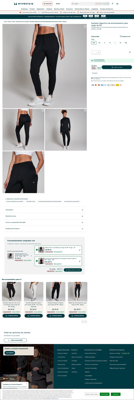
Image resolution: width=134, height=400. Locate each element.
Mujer (13, 21)
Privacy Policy (46, 398)
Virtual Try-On (126, 36)
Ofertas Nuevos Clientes (82, 9)
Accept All (115, 394)
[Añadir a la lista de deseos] (130, 52)
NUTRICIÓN (47, 3)
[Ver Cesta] (117, 3)
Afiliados (87, 372)
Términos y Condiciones (91, 364)
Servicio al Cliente (62, 353)
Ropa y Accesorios (77, 357)
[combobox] (90, 4)
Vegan (73, 368)
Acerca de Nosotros (90, 353)
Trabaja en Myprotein (90, 379)
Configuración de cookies (11, 375)
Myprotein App (114, 360)
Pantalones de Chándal (22, 21)
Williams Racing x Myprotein (117, 368)
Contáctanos (61, 357)
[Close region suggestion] (26, 384)
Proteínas (74, 360)
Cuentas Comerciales (91, 368)
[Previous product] (82, 321)
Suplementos (40, 9)
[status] (96, 52)
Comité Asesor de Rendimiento (93, 383)
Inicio (5, 21)
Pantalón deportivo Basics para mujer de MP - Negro (55, 303)
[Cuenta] (112, 4)
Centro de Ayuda (62, 360)
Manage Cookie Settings (92, 394)
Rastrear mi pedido (63, 372)
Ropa (9, 21)
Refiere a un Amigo (119, 353)
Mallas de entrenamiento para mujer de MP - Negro (78, 303)
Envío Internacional (63, 368)
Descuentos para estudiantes (118, 364)
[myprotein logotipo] (23, 3)
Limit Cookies (104, 394)
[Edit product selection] (79, 250)
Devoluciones (61, 364)
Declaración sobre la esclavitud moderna (96, 360)
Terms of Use (55, 398)
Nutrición (74, 353)
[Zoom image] (85, 26)
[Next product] (85, 321)
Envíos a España (62, 375)
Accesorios (69, 9)
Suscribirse (10, 352)
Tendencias (24, 9)
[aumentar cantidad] (99, 52)
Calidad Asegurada (90, 357)
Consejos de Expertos (106, 9)
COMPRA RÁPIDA (13, 315)
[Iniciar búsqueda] (73, 4)
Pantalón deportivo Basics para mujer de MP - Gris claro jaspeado (33, 304)
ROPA (58, 3)
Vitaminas (49, 9)
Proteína (32, 9)
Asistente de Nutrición (103, 3)
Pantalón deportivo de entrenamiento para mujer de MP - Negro (48, 21)
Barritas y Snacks (59, 9)
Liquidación (94, 9)
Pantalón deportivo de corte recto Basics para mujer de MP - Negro (11, 304)
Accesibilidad (88, 375)
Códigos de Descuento (116, 357)
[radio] (93, 42)
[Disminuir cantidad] (93, 52)
